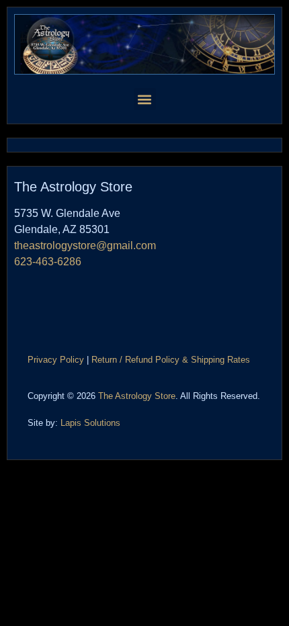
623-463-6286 (47, 261)
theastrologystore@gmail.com (85, 245)
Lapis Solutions (90, 423)
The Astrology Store (136, 396)
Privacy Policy (56, 360)
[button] (145, 99)
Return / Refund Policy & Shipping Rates (170, 360)
